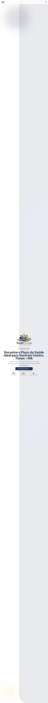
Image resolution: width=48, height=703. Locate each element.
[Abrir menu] (45, 2)
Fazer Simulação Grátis (22, 368)
